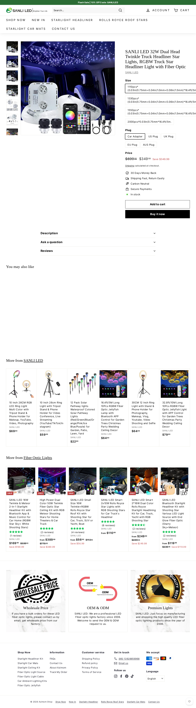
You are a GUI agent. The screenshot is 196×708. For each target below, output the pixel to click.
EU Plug (132, 144)
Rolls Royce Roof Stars (123, 20)
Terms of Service (91, 672)
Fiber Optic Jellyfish (29, 685)
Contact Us (63, 28)
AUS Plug (148, 144)
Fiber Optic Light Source (31, 672)
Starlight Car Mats (26, 28)
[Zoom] (68, 88)
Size (128, 80)
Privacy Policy (90, 667)
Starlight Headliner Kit (30, 658)
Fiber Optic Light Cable (31, 676)
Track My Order (58, 672)
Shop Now (16, 20)
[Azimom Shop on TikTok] (132, 676)
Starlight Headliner (72, 20)
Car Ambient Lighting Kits (32, 680)
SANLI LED (131, 72)
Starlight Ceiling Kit (29, 667)
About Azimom (58, 667)
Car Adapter (135, 136)
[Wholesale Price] (36, 589)
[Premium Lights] (160, 589)
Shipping (129, 165)
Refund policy (90, 663)
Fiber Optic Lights (38, 458)
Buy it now (157, 214)
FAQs (53, 658)
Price (128, 153)
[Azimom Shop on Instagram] (115, 676)
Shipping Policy (91, 658)
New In (38, 20)
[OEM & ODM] (98, 589)
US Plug (153, 136)
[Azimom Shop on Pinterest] (126, 676)
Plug (128, 130)
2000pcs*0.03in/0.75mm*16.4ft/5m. (149, 121)
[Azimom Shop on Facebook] (121, 676)
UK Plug (168, 136)
